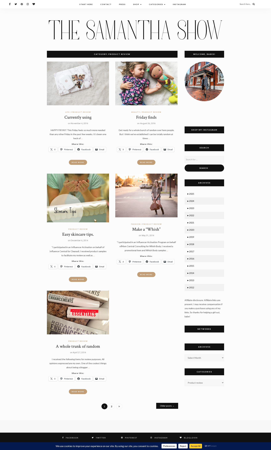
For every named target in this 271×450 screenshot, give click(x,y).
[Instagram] (28, 4)
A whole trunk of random (78, 346)
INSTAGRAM (179, 4)
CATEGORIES (156, 4)
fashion (136, 224)
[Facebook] (10, 4)
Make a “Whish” (146, 229)
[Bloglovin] (34, 4)
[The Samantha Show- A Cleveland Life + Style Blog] (135, 29)
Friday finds (146, 117)
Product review (81, 112)
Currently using (78, 117)
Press (122, 4)
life (67, 112)
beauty (135, 112)
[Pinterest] (22, 4)
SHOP (136, 4)
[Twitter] (16, 4)
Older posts (167, 405)
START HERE (86, 4)
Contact (106, 4)
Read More (78, 162)
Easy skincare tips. (78, 234)
